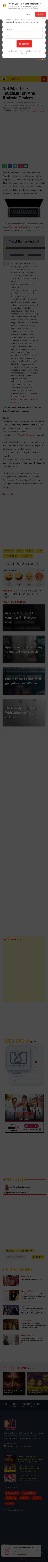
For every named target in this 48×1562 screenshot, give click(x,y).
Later (28, 14)
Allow (40, 14)
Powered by (40, 18)
